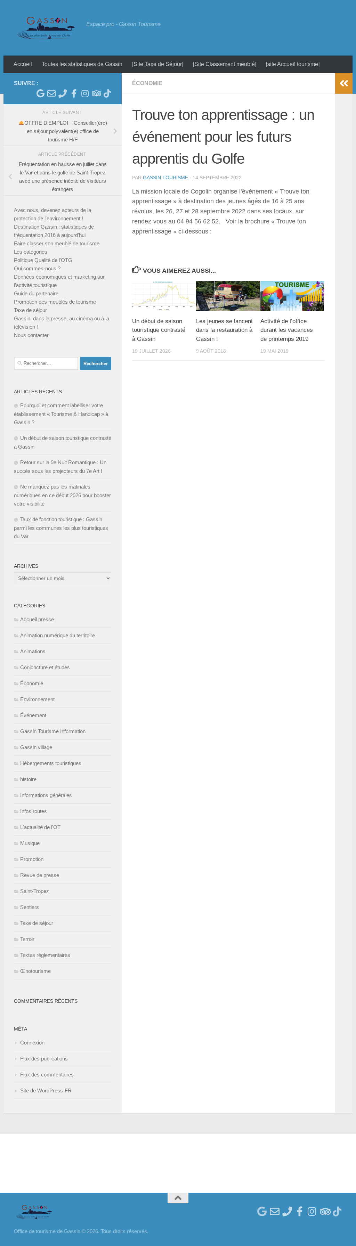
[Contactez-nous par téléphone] (62, 93)
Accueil (23, 64)
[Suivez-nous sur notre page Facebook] (74, 93)
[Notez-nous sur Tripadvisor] (96, 93)
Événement (33, 715)
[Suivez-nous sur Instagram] (85, 93)
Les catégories (30, 252)
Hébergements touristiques (50, 763)
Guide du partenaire (36, 293)
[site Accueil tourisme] (292, 64)
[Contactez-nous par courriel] (51, 93)
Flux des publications (44, 1058)
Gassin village (36, 747)
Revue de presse (39, 875)
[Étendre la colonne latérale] (344, 83)
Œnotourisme (35, 971)
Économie (147, 83)
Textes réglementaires (45, 955)
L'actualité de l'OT (40, 827)
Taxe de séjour (30, 310)
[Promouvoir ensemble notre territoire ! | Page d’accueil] (46, 28)
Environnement (37, 699)
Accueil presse (37, 619)
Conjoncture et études (45, 667)
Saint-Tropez (34, 891)
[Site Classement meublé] (224, 64)
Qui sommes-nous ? (37, 268)
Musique (30, 843)
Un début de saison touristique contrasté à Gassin (158, 330)
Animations (33, 651)
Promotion (31, 859)
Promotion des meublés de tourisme (55, 302)
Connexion (32, 1043)
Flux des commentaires (47, 1074)
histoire (28, 779)
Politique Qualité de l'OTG (43, 260)
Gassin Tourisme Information (53, 731)
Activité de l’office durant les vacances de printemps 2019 (286, 330)
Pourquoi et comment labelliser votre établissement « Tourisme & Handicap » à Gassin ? (61, 413)
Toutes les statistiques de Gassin (82, 64)
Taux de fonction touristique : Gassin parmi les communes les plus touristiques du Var (61, 527)
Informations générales (46, 795)
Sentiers (29, 907)
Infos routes (33, 811)
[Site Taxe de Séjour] (157, 64)
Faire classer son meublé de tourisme (56, 243)
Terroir (27, 939)
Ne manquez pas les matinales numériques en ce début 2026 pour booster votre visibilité (62, 495)
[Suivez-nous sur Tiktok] (107, 93)
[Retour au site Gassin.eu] (40, 93)
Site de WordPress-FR (46, 1090)
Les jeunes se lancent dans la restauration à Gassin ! (224, 330)
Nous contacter (31, 335)
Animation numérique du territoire (57, 635)
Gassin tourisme (165, 177)
